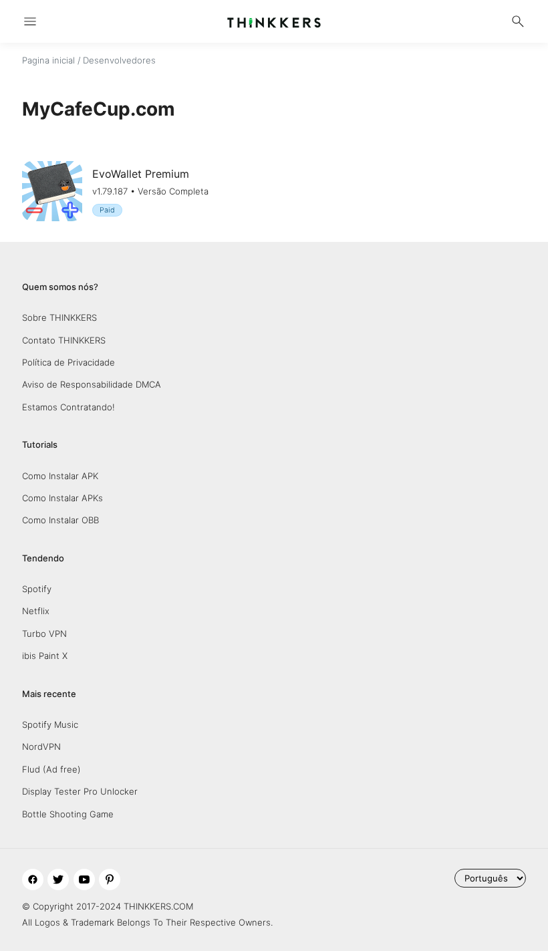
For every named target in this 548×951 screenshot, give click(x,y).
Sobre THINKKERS (59, 317)
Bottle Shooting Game (68, 814)
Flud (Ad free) (51, 769)
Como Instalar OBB (60, 520)
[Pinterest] (109, 879)
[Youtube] (84, 879)
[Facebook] (32, 879)
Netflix (35, 610)
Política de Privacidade (68, 362)
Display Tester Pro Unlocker (80, 791)
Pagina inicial (48, 60)
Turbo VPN (44, 633)
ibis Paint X (44, 655)
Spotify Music (50, 724)
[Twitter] (58, 879)
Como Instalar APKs (62, 498)
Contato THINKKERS (64, 340)
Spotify (36, 588)
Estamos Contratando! (68, 407)
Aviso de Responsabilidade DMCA (91, 384)
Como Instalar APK (60, 475)
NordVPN (41, 746)
